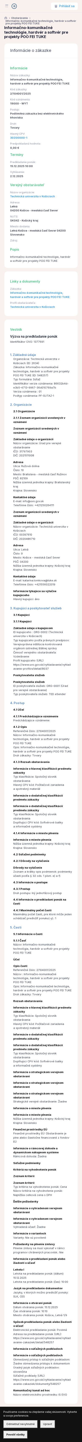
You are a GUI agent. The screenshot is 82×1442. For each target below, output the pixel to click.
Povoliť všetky (15, 1434)
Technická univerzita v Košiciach (32, 196)
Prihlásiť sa (66, 6)
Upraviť (47, 1424)
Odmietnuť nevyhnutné (20, 1424)
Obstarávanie (19, 18)
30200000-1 (18, 137)
